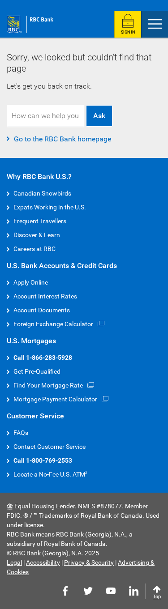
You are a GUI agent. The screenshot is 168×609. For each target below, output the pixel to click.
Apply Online (30, 282)
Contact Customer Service (49, 446)
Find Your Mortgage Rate (48, 385)
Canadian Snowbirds (42, 193)
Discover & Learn (36, 234)
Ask (99, 115)
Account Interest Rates (45, 296)
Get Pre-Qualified (36, 371)
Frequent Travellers (39, 221)
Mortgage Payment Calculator (55, 399)
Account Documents (41, 310)
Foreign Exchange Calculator (53, 324)
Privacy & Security (89, 562)
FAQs (20, 432)
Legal (14, 562)
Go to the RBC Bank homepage (62, 139)
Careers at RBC (34, 248)
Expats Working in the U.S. (49, 207)
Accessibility (43, 562)
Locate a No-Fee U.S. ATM (49, 474)
